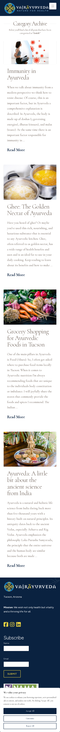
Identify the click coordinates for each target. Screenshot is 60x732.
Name (6, 643)
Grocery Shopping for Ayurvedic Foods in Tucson (28, 338)
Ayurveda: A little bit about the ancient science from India (27, 483)
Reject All (30, 726)
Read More (16, 149)
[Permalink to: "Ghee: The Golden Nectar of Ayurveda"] (30, 182)
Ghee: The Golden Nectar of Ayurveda (29, 210)
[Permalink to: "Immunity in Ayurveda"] (30, 52)
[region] (30, 710)
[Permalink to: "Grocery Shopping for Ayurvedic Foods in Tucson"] (30, 307)
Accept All (30, 711)
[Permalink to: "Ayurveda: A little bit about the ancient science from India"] (30, 449)
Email (13, 658)
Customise (30, 718)
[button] (52, 6)
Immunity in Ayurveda (21, 74)
